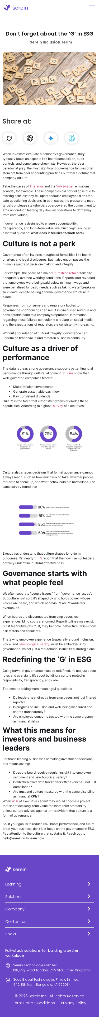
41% (15, 801)
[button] (49, 884)
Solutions (13, 896)
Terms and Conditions (34, 1003)
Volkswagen (65, 186)
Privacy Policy (73, 1003)
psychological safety (34, 644)
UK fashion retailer (65, 273)
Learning (13, 884)
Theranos (37, 186)
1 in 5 (38, 558)
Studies (67, 373)
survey (58, 406)
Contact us (15, 921)
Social (11, 934)
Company (15, 909)
